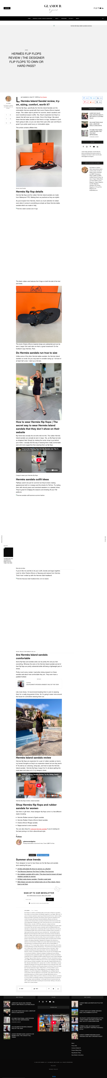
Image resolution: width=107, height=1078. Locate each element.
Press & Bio (74, 1045)
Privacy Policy (53, 1069)
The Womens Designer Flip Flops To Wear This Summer (35, 871)
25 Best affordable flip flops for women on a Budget (34, 869)
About (73, 1043)
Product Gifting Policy (76, 1050)
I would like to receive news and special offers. (40, 903)
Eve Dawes (8, 103)
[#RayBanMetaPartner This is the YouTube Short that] (45, 850)
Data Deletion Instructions (77, 1055)
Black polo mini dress (20, 568)
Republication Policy (76, 1052)
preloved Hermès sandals (38, 829)
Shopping (28, 682)
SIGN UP (50, 899)
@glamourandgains (88, 156)
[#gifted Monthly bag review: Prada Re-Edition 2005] (33, 850)
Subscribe (7, 8)
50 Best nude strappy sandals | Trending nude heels (34, 879)
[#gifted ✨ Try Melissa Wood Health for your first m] (57, 850)
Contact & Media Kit (76, 1048)
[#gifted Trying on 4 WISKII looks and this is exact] (21, 850)
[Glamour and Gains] (53, 8)
